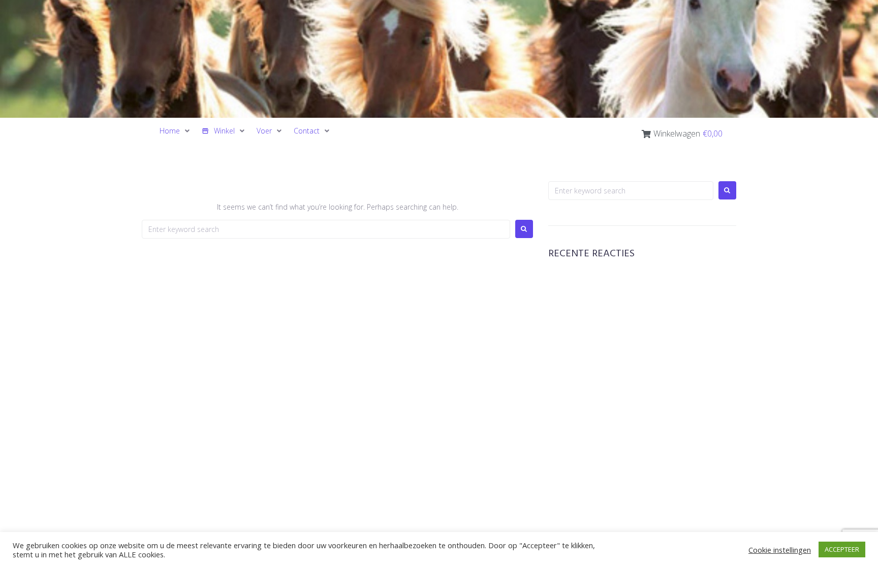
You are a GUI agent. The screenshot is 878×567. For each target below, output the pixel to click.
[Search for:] (326, 229)
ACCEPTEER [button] (842, 549)
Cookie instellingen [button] (779, 549)
